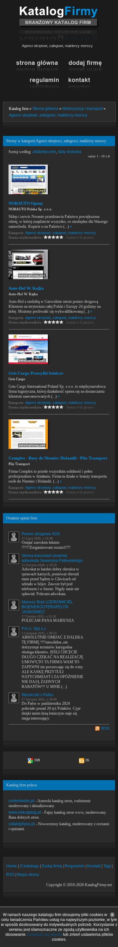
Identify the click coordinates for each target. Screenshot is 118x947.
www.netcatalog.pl (25, 812)
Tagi (107, 866)
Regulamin (75, 866)
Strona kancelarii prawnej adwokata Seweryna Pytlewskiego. (53, 558)
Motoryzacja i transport (82, 108)
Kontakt (94, 866)
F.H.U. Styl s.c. (34, 628)
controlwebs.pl (21, 801)
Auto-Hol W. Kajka (26, 288)
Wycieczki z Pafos (37, 695)
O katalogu (29, 866)
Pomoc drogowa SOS (41, 534)
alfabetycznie (44, 151)
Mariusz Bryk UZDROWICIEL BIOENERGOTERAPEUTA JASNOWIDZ (47, 607)
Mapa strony (28, 874)
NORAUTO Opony (26, 203)
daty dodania (69, 151)
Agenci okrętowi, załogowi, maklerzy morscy (48, 115)
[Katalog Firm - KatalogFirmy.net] (59, 9)
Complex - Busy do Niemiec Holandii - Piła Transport (58, 458)
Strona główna (45, 108)
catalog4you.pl (22, 824)
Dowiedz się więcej (45, 934)
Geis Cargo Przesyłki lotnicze (36, 373)
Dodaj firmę (52, 866)
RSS (105, 728)
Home (11, 866)
